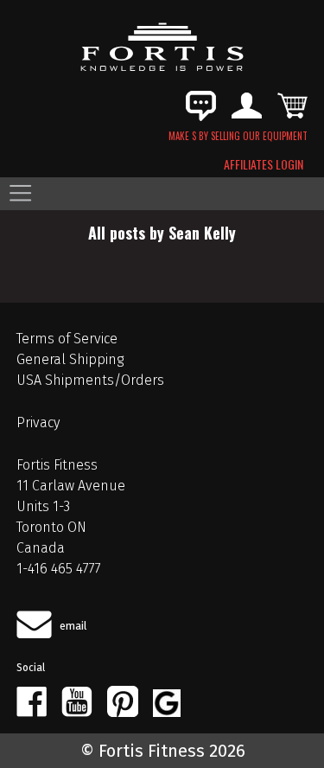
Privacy (38, 422)
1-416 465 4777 (58, 568)
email (73, 625)
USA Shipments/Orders (90, 380)
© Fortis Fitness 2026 (162, 750)
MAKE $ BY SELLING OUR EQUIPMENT (238, 136)
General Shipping (70, 359)
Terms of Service (67, 338)
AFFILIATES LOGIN (263, 164)
